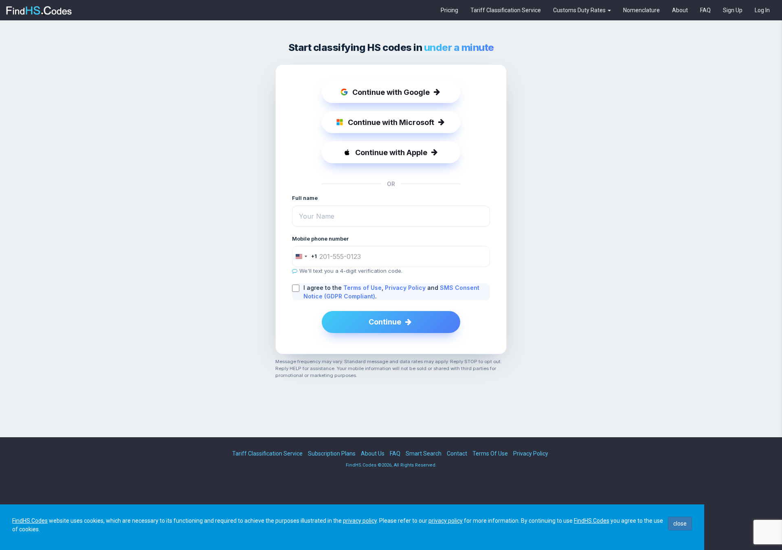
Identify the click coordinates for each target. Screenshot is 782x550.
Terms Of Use (490, 453)
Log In (762, 10)
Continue (385, 322)
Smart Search (424, 453)
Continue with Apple (391, 152)
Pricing (449, 10)
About (680, 10)
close (680, 523)
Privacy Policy (405, 287)
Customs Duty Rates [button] (580, 10)
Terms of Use (362, 287)
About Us (372, 453)
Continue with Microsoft (391, 122)
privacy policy (360, 520)
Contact (457, 453)
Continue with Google (391, 92)
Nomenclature (641, 10)
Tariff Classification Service (505, 10)
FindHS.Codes (30, 520)
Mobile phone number (320, 238)
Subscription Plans (332, 453)
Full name (305, 198)
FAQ (705, 10)
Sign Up (732, 10)
